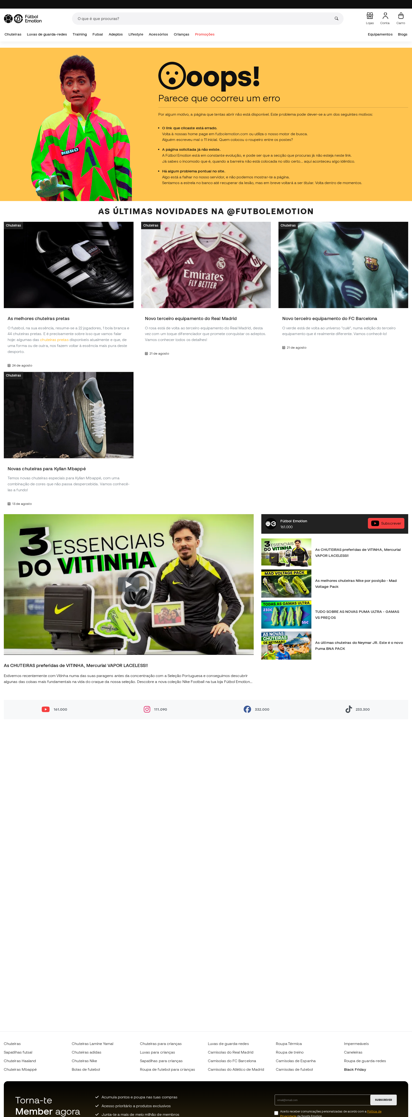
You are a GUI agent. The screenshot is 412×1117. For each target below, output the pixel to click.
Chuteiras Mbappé (20, 1069)
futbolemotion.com (231, 134)
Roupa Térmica (289, 1043)
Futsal (98, 34)
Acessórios (158, 34)
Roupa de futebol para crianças (167, 1069)
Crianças (182, 34)
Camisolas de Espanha (296, 1061)
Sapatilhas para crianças (161, 1061)
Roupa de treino (290, 1052)
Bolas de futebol (86, 1069)
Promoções (205, 34)
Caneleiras (353, 1052)
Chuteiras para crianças (161, 1043)
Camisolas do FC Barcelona (232, 1061)
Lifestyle (136, 34)
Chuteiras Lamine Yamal (92, 1043)
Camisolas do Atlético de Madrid (236, 1069)
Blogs (402, 34)
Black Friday (355, 1069)
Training (80, 34)
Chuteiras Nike (84, 1061)
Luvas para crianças (157, 1052)
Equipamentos (380, 34)
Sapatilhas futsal (18, 1052)
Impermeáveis (356, 1043)
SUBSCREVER (383, 1099)
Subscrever (391, 523)
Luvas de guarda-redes (47, 34)
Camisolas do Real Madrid (230, 1052)
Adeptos (116, 34)
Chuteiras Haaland (20, 1061)
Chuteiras (13, 34)
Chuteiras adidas (86, 1052)
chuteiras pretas (54, 339)
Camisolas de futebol (294, 1069)
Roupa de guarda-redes (365, 1061)
